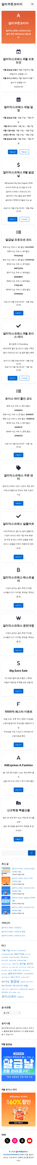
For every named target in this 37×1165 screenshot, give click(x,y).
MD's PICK (5, 960)
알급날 (14, 981)
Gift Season (24, 957)
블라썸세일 (4, 974)
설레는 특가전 (15, 977)
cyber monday (14, 957)
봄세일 (10, 970)
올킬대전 (31, 989)
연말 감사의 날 (14, 989)
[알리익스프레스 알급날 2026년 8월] (6, 901)
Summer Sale (21, 960)
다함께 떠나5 (5, 967)
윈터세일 (5, 992)
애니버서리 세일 (20, 985)
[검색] (31, 853)
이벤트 (18, 992)
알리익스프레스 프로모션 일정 (13, 932)
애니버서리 (7, 985)
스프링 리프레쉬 (25, 977)
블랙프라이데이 (15, 973)
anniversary (22, 950)
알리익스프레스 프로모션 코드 (13, 936)
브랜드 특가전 (25, 970)
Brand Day (28, 954)
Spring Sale (12, 960)
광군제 (30, 963)
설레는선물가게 (5, 977)
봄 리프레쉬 (5, 970)
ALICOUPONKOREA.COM (13, 1155)
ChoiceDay (5, 957)
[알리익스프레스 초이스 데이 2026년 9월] (6, 881)
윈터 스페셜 (12, 992)
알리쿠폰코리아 (12, 4)
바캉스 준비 (30, 967)
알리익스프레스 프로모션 (11, 928)
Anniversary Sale (7, 954)
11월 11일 (6, 950)
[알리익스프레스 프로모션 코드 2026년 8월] (6, 910)
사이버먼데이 (29, 974)
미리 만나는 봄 (22, 967)
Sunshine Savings (6, 964)
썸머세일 (5, 981)
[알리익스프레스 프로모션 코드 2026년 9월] (6, 891)
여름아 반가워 (5, 989)
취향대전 (20, 997)
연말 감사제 (24, 989)
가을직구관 (15, 964)
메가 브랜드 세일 (13, 967)
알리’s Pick (29, 982)
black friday (19, 954)
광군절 (23, 963)
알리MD (22, 982)
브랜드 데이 (17, 970)
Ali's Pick (14, 950)
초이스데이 (9, 996)
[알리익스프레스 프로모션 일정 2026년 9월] (6, 872)
